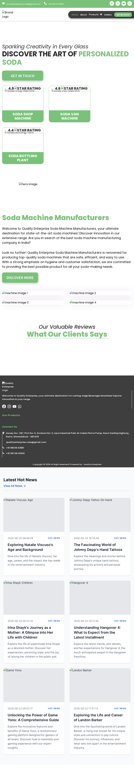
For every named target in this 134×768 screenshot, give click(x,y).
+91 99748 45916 (15, 453)
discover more (20, 277)
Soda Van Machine (69, 116)
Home (75, 14)
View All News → (14, 486)
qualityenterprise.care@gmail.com (26, 442)
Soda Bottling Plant (23, 158)
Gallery (108, 14)
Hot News (54, 538)
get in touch (123, 14)
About (83, 14)
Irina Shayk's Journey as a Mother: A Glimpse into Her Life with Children (30, 632)
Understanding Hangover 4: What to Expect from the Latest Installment (97, 632)
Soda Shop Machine (23, 116)
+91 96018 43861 (15, 447)
